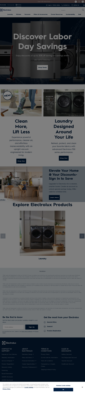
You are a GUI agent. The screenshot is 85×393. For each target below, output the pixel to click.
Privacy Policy (6, 389)
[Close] (82, 387)
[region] (42, 387)
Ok (63, 389)
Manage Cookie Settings (63, 385)
